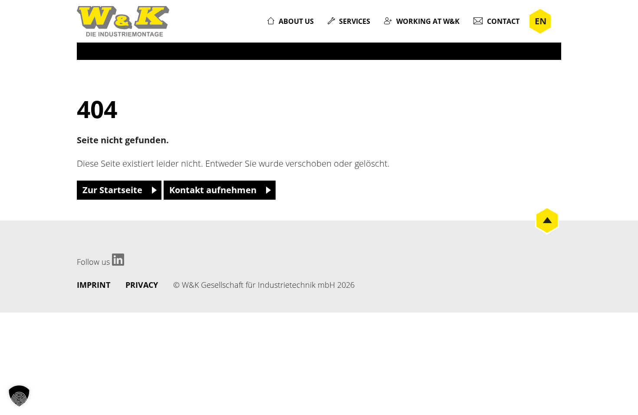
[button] (19, 396)
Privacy (141, 285)
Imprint (93, 285)
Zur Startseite (112, 190)
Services (354, 21)
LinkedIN (118, 260)
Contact (503, 21)
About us (296, 21)
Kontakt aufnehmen (213, 190)
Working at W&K (428, 21)
